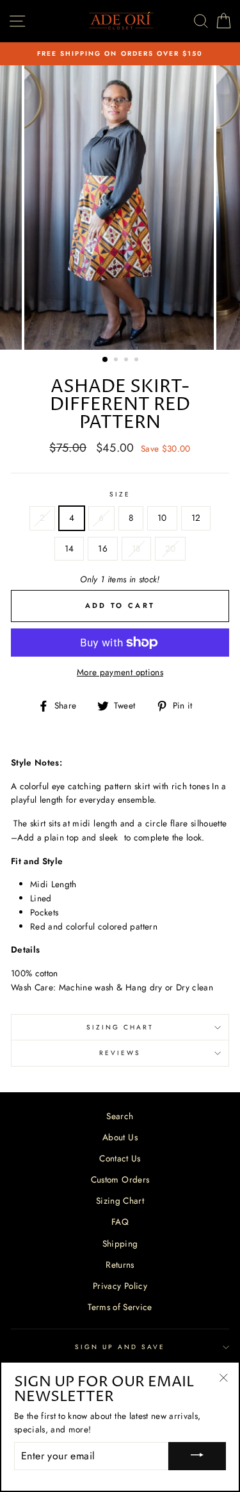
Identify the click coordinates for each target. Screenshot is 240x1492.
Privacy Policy (120, 1285)
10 (162, 517)
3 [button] (127, 360)
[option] (120, 54)
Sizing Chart (120, 1027)
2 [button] (117, 360)
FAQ (120, 1221)
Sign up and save (120, 1347)
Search (119, 1116)
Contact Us (119, 1158)
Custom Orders (120, 1179)
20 (170, 548)
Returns (120, 1264)
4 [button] (137, 360)
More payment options (120, 672)
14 (69, 548)
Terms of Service (120, 1306)
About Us (120, 1137)
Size (120, 494)
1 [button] (105, 360)
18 (136, 548)
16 (103, 548)
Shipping (120, 1243)
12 (196, 517)
